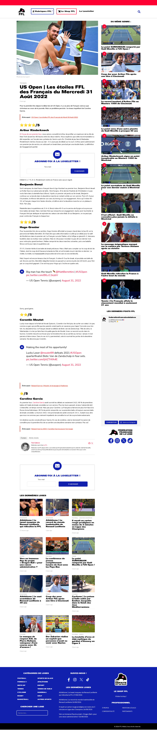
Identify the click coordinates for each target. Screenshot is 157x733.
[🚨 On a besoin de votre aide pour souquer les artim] (120, 336)
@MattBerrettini (65, 271)
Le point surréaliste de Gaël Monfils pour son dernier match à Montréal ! (120, 187)
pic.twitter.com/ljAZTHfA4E (41, 359)
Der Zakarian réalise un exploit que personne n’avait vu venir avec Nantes (57, 639)
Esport (40, 685)
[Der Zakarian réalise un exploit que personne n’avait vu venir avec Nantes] (57, 623)
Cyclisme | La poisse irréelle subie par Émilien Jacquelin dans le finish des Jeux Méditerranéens (83, 601)
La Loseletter (86, 11)
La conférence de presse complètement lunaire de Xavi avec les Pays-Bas (57, 562)
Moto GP (21, 685)
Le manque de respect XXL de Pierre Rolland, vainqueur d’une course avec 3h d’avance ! (28, 641)
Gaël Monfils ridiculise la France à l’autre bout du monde (119, 274)
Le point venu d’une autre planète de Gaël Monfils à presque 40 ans (119, 130)
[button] (139, 12)
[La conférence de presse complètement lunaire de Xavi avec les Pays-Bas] (57, 545)
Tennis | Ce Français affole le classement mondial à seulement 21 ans (119, 303)
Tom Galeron (35, 443)
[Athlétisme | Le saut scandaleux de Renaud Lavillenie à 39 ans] (31, 583)
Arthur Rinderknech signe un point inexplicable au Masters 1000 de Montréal (120, 158)
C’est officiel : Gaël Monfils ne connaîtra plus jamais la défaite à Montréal (119, 217)
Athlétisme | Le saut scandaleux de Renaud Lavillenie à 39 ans (31, 599)
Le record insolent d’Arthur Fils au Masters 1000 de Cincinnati (120, 102)
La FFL (45, 445)
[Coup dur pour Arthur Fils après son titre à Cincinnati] (57, 583)
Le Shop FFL (68, 11)
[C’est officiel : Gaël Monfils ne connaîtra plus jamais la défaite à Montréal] (120, 203)
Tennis (23, 83)
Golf (39, 696)
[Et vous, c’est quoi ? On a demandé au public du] (120, 408)
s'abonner (79, 171)
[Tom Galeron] (25, 447)
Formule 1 (22, 682)
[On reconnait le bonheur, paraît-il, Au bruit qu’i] (120, 360)
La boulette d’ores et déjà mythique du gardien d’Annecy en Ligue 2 (83, 640)
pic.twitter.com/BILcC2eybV (42, 275)
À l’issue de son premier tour (31, 134)
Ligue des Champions (85, 518)
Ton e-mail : (47, 167)
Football (75, 518)
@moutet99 (47, 352)
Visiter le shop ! (121, 696)
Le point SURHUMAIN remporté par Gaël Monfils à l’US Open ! (83, 561)
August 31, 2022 (71, 280)
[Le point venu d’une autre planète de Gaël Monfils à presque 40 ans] (120, 117)
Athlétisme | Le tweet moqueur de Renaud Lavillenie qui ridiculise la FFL (30, 523)
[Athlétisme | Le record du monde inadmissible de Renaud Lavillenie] (57, 507)
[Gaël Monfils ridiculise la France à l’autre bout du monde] (120, 262)
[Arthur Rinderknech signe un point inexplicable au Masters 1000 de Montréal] (120, 144)
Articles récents (34, 438)
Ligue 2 (81, 634)
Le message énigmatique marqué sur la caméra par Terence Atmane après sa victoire (120, 246)
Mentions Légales (129, 708)
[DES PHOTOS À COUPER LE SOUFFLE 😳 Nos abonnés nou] (120, 384)
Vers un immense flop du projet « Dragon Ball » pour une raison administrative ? (31, 562)
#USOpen (81, 271)
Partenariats (127, 711)
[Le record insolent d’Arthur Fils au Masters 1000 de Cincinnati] (120, 89)
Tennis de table (44, 689)
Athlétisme (23, 518)
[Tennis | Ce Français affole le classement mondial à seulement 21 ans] (120, 289)
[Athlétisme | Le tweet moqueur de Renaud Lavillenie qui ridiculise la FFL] (31, 507)
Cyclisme (75, 594)
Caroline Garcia (38, 402)
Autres (22, 556)
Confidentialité (108, 711)
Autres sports (44, 699)
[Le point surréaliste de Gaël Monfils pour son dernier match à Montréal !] (120, 174)
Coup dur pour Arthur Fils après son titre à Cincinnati (57, 598)
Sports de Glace (45, 678)
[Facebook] (89, 443)
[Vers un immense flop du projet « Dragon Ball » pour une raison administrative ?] (31, 545)
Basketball (23, 699)
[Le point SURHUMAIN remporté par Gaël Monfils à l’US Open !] (83, 545)
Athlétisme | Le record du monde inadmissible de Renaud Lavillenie (55, 523)
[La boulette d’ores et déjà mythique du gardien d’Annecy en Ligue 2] (83, 623)
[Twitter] (92, 443)
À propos (23, 438)
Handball (42, 692)
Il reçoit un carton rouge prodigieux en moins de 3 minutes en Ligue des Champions (83, 524)
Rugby (20, 696)
